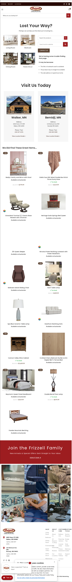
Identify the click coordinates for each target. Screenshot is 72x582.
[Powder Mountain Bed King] (18, 416)
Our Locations (54, 554)
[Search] (65, 44)
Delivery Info (60, 535)
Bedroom (47, 537)
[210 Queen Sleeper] (18, 238)
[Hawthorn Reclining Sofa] (53, 310)
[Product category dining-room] (10, 61)
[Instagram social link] (66, 4)
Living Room (47, 533)
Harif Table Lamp (53, 288)
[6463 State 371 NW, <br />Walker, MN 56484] (4, 537)
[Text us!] (7, 578)
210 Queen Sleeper (18, 252)
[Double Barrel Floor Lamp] (53, 380)
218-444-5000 (53, 132)
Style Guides (67, 545)
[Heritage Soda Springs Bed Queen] (53, 202)
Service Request (67, 535)
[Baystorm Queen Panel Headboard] (18, 380)
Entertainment (47, 545)
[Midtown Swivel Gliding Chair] (18, 274)
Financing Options (60, 540)
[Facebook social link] (64, 4)
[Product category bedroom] (28, 42)
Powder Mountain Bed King (18, 430)
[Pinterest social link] (69, 4)
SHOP (47, 529)
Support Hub (67, 554)
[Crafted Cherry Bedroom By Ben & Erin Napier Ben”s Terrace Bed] (53, 344)
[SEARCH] (65, 38)
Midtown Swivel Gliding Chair (18, 288)
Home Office (47, 549)
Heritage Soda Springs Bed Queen (53, 216)
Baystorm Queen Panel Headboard (18, 394)
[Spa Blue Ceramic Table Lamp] (18, 310)
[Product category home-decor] (28, 61)
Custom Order (60, 545)
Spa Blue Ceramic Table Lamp (18, 324)
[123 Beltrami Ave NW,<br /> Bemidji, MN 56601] (4, 548)
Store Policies (60, 554)
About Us (54, 530)
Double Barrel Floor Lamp (54, 394)
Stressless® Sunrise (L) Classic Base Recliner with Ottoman (18, 217)
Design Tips (67, 540)
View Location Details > (19, 136)
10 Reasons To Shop (54, 540)
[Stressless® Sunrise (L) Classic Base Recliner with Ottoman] (18, 202)
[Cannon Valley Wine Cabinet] (18, 344)
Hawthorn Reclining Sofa (53, 324)
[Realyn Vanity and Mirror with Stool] (18, 163)
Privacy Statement (60, 549)
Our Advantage (54, 546)
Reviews (54, 550)
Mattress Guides (67, 549)
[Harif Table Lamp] (53, 274)
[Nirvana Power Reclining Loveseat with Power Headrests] (53, 238)
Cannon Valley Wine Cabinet (18, 358)
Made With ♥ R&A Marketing (60, 576)
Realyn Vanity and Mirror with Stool (18, 177)
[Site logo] (36, 9)
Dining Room (47, 541)
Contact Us (60, 559)
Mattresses (47, 558)
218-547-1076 (19, 132)
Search (68, 15)
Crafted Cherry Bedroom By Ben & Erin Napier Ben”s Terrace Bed (53, 359)
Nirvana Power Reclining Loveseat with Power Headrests (54, 253)
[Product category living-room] (10, 42)
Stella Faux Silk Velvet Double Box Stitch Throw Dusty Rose (53, 178)
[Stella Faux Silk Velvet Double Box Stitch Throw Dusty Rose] (53, 163)
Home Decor (47, 554)
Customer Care (60, 530)
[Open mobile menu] (2, 9)
